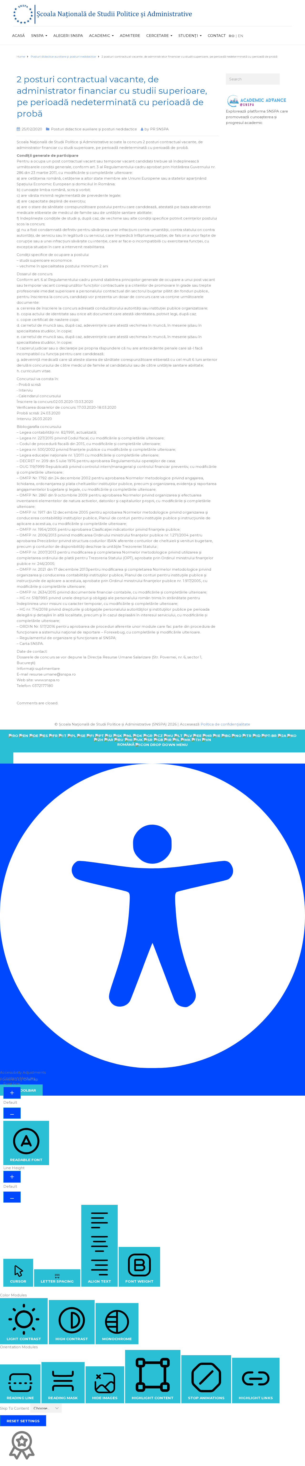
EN (240, 36)
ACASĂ (18, 35)
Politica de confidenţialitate (225, 724)
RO (231, 36)
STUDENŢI (188, 35)
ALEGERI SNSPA (68, 35)
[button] (6, 758)
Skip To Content (15, 1408)
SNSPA (37, 35)
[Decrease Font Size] (12, 1113)
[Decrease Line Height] (12, 1197)
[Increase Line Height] (12, 1177)
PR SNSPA (159, 129)
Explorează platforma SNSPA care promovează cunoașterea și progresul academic (257, 117)
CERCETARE (157, 35)
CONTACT (217, 35)
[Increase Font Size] (12, 1093)
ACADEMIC (99, 35)
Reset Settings (23, 1421)
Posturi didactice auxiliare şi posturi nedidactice (94, 129)
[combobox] (152, 741)
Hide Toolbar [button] (21, 1090)
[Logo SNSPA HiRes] (102, 14)
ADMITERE (130, 35)
